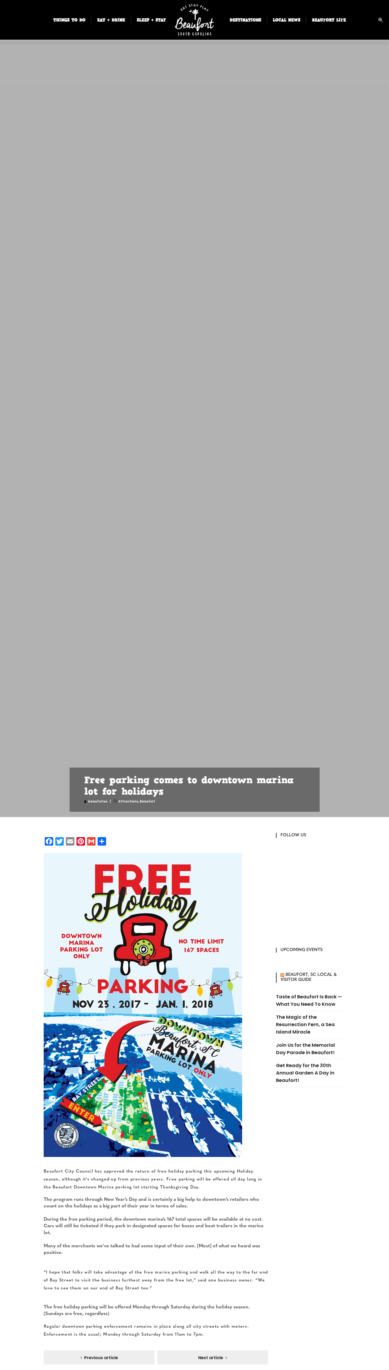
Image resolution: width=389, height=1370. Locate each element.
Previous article (101, 1358)
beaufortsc (98, 801)
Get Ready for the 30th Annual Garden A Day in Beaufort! (305, 1072)
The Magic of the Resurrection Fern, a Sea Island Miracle (305, 1024)
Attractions (128, 801)
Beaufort (147, 801)
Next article (210, 1358)
